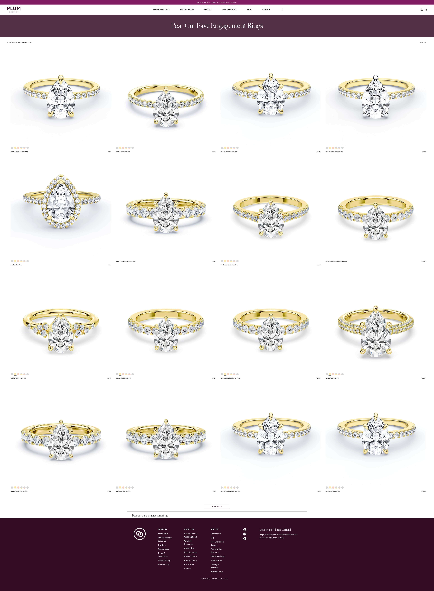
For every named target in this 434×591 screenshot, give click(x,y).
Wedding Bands (187, 9)
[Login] (422, 9)
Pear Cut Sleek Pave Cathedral (229, 265)
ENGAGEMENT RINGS (161, 9)
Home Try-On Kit (229, 9)
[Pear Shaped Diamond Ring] (376, 435)
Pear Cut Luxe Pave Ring (332, 378)
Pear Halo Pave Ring (16, 265)
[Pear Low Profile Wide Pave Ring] (61, 435)
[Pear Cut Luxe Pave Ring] (376, 322)
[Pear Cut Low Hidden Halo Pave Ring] (271, 435)
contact (266, 9)
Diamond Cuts (190, 556)
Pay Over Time (217, 572)
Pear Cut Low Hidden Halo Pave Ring (230, 491)
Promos (187, 568)
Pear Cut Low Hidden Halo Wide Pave (125, 261)
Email (262, 554)
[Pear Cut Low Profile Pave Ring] (271, 95)
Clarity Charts (190, 560)
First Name (265, 544)
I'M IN (276, 568)
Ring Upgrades (190, 552)
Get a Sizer (189, 564)
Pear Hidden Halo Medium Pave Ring (230, 378)
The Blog (162, 545)
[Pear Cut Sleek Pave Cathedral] (271, 208)
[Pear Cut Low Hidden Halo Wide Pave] (166, 208)
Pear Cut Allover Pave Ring (123, 151)
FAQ (212, 538)
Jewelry (208, 9)
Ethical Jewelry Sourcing (165, 539)
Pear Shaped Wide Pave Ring (123, 491)
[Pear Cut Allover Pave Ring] (166, 95)
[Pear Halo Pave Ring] (61, 208)
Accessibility (163, 564)
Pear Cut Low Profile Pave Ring (229, 151)
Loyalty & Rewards (215, 566)
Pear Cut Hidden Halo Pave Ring (19, 151)
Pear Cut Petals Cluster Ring (18, 378)
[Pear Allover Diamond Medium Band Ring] (376, 208)
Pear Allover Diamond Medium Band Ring (336, 261)
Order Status (216, 560)
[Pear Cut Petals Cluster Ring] (61, 322)
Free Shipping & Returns (217, 543)
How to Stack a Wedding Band (191, 535)
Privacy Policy (164, 560)
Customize (189, 548)
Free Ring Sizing (218, 556)
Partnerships (163, 549)
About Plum (163, 534)
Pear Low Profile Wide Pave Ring (19, 491)
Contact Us (216, 534)
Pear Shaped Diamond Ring (333, 491)
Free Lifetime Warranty (217, 550)
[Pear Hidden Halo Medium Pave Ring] (271, 322)
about (249, 9)
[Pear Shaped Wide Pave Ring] (166, 435)
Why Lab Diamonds (188, 542)
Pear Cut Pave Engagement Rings (22, 42)
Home (9, 42)
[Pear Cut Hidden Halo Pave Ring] (61, 95)
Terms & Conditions (163, 554)
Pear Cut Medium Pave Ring (123, 378)
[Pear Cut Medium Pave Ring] (166, 322)
